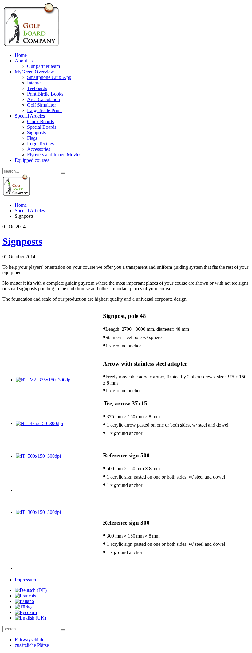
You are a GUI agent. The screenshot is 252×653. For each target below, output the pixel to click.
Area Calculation (43, 99)
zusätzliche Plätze (32, 645)
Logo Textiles (40, 143)
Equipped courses (32, 160)
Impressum (25, 579)
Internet (34, 82)
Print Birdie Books (45, 93)
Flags (32, 138)
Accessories (38, 149)
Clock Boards (40, 121)
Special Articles (30, 116)
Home (21, 55)
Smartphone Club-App (49, 77)
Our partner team (43, 66)
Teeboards (37, 88)
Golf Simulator (41, 105)
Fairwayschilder (30, 639)
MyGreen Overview (34, 71)
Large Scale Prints (44, 110)
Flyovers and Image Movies (54, 154)
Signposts (36, 132)
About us (24, 60)
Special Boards (41, 127)
